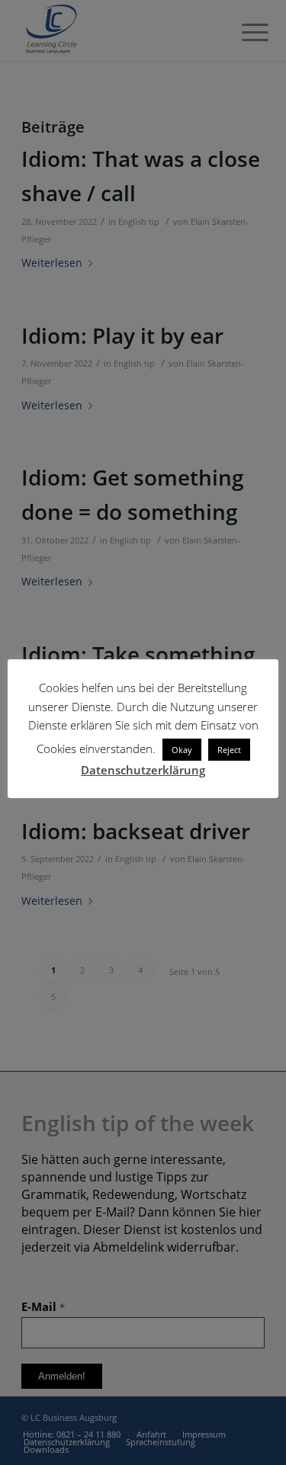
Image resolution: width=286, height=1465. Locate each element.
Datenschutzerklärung (143, 769)
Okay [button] (182, 749)
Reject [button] (229, 749)
